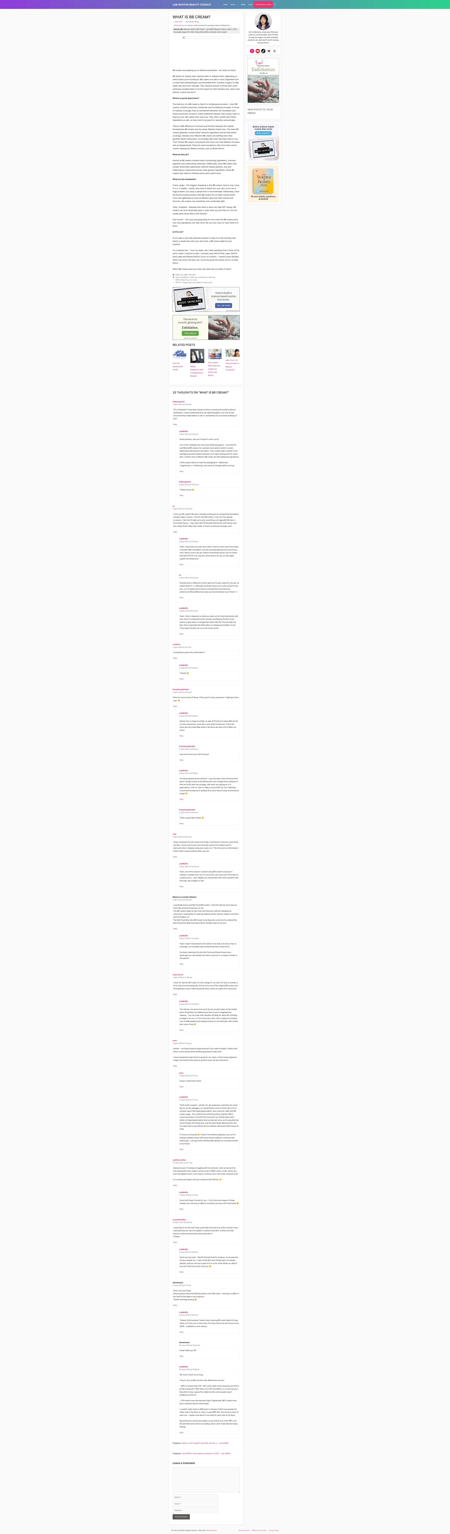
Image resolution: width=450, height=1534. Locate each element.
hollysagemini (179, 402)
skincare (211, 277)
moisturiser (202, 277)
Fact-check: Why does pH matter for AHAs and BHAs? (214, 368)
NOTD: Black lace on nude (186, 280)
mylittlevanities (179, 1160)
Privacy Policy (274, 1530)
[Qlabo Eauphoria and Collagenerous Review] (197, 361)
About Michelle (244, 1530)
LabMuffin (183, 431)
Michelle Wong (193, 22)
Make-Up (179, 274)
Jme (174, 834)
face (177, 277)
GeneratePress (211, 1530)
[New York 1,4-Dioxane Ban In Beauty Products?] (233, 355)
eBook (243, 4)
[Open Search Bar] (275, 4)
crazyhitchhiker (179, 1220)
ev (174, 506)
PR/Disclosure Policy (259, 1530)
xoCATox (176, 644)
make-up (193, 277)
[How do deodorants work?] (180, 358)
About (233, 4)
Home (225, 4)
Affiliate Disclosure (180, 25)
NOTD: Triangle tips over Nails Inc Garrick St (193, 282)
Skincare (192, 274)
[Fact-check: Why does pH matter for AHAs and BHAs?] (215, 357)
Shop (250, 4)
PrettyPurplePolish (181, 689)
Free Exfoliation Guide (263, 4)
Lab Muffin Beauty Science (192, 4)
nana (175, 1040)
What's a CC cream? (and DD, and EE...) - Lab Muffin (205, 1443)
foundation (184, 277)
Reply (175, 424)
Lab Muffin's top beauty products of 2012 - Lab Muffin (206, 1453)
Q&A (186, 274)
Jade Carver (178, 975)
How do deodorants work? (178, 366)
